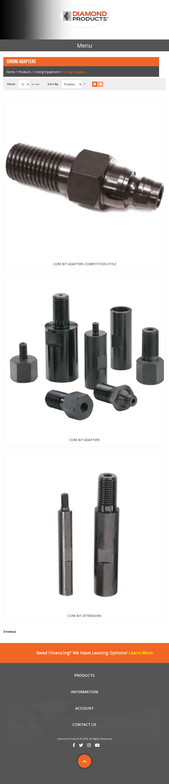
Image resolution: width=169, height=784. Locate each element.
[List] (100, 84)
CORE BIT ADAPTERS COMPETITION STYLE (84, 264)
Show (11, 84)
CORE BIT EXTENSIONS (84, 616)
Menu (84, 45)
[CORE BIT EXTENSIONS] (84, 532)
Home (10, 72)
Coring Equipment (47, 72)
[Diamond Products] (84, 16)
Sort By (53, 84)
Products (24, 72)
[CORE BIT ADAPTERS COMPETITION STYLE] (84, 180)
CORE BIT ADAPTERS (84, 440)
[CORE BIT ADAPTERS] (84, 356)
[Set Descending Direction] (84, 84)
